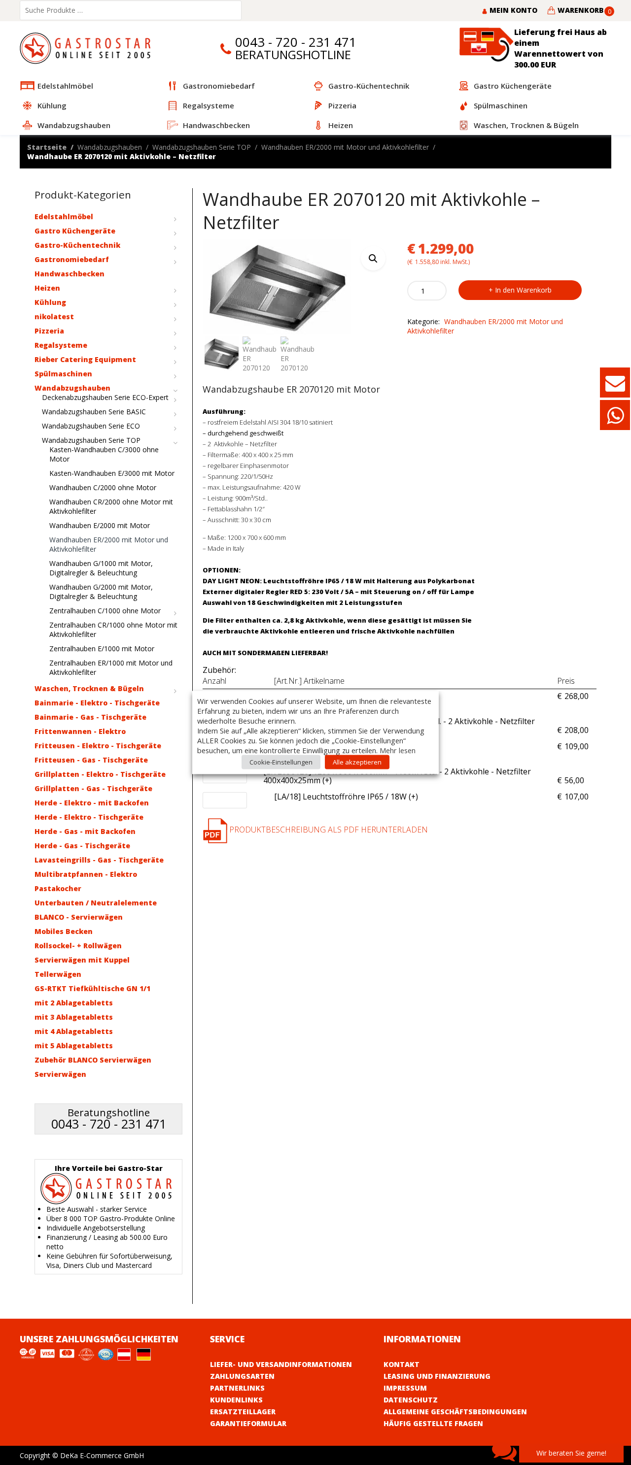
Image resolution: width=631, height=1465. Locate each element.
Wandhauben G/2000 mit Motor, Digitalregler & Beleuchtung (101, 591)
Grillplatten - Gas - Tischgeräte (93, 788)
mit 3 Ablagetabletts (74, 1017)
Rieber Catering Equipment (85, 359)
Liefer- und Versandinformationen (281, 1364)
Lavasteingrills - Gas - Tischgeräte (99, 860)
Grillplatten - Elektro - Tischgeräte (100, 774)
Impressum (405, 1388)
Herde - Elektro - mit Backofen (92, 802)
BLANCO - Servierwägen (79, 917)
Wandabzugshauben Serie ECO (91, 426)
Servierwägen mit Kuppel (82, 960)
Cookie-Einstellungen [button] (281, 762)
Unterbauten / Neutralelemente (96, 902)
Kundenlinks (236, 1399)
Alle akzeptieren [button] (357, 762)
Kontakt (402, 1364)
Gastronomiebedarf (72, 259)
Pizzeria (49, 330)
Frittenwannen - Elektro (80, 731)
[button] (373, 258)
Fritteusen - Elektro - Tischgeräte (98, 745)
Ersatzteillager (243, 1411)
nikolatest (54, 316)
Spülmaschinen (63, 373)
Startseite (47, 147)
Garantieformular (248, 1423)
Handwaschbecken (70, 273)
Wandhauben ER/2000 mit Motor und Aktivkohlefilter (345, 147)
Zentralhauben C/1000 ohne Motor (105, 610)
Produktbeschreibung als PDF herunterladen (327, 829)
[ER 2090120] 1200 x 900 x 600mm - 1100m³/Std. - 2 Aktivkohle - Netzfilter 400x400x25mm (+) (407, 776)
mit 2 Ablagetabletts (74, 1002)
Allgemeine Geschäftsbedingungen (455, 1411)
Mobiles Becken (64, 931)
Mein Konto (512, 10)
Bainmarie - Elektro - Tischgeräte (97, 702)
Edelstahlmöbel (64, 216)
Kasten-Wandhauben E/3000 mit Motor (112, 473)
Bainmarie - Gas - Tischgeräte (90, 717)
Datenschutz (411, 1399)
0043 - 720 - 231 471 (295, 42)
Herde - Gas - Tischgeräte (82, 845)
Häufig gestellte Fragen (433, 1423)
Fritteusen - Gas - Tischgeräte (91, 760)
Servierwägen (60, 1074)
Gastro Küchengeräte (75, 230)
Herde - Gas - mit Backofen (85, 831)
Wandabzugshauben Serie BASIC (94, 411)
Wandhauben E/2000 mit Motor (99, 525)
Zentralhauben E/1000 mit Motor (101, 648)
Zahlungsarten (242, 1376)
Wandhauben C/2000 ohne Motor (102, 487)
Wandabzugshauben (109, 147)
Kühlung (50, 302)
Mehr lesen (398, 750)
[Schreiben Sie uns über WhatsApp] (615, 420)
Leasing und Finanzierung (437, 1376)
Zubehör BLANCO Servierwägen (93, 1060)
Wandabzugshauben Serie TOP (201, 147)
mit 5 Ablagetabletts (74, 1045)
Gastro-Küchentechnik (77, 245)
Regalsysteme (61, 345)
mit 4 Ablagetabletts (74, 1031)
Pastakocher (58, 888)
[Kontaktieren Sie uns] (615, 387)
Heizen (47, 288)
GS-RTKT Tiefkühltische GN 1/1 (92, 988)
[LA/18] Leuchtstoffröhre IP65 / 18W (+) (346, 797)
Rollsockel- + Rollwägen (78, 945)
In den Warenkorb (523, 290)
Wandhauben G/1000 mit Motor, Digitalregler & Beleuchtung (101, 568)
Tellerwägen (58, 974)
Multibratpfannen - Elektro (86, 874)
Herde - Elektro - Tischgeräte (89, 817)
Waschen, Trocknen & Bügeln (89, 688)
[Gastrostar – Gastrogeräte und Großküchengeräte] (87, 47)
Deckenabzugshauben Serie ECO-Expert (105, 397)
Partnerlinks (237, 1388)
